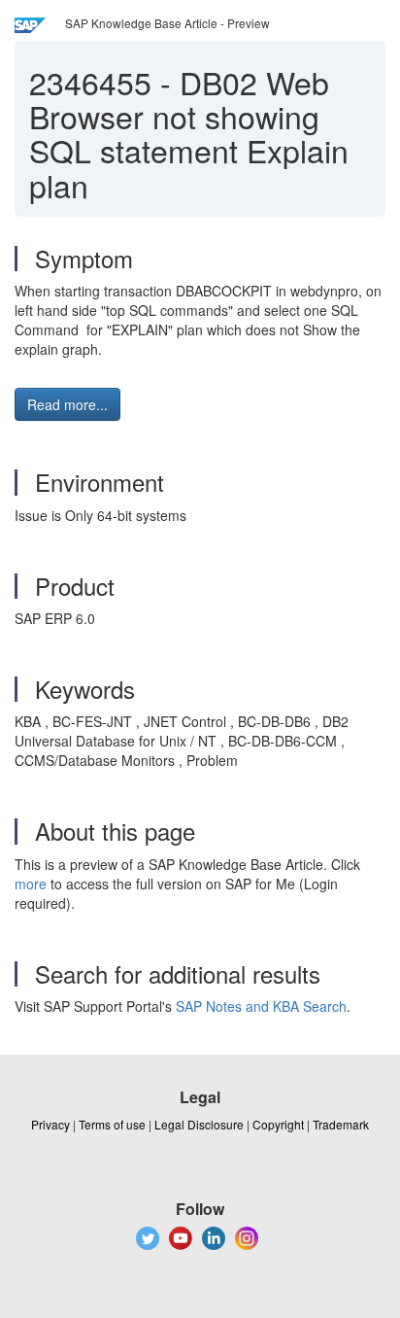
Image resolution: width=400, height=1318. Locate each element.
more (31, 883)
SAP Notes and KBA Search (261, 1006)
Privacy (50, 1124)
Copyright (278, 1124)
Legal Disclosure (199, 1124)
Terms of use (112, 1124)
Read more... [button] (67, 404)
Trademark (341, 1124)
